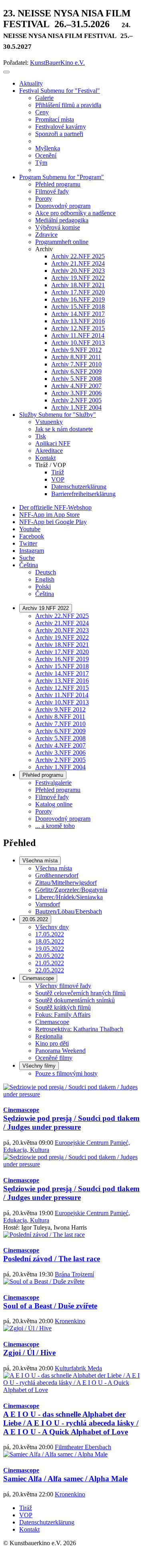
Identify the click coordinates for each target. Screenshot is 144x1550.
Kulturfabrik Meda (78, 1368)
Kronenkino (70, 1321)
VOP (25, 1515)
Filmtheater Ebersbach (83, 1447)
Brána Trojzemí (74, 1274)
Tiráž (25, 1507)
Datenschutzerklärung (46, 1522)
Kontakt (29, 1529)
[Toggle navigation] (6, 72)
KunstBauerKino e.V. (57, 62)
